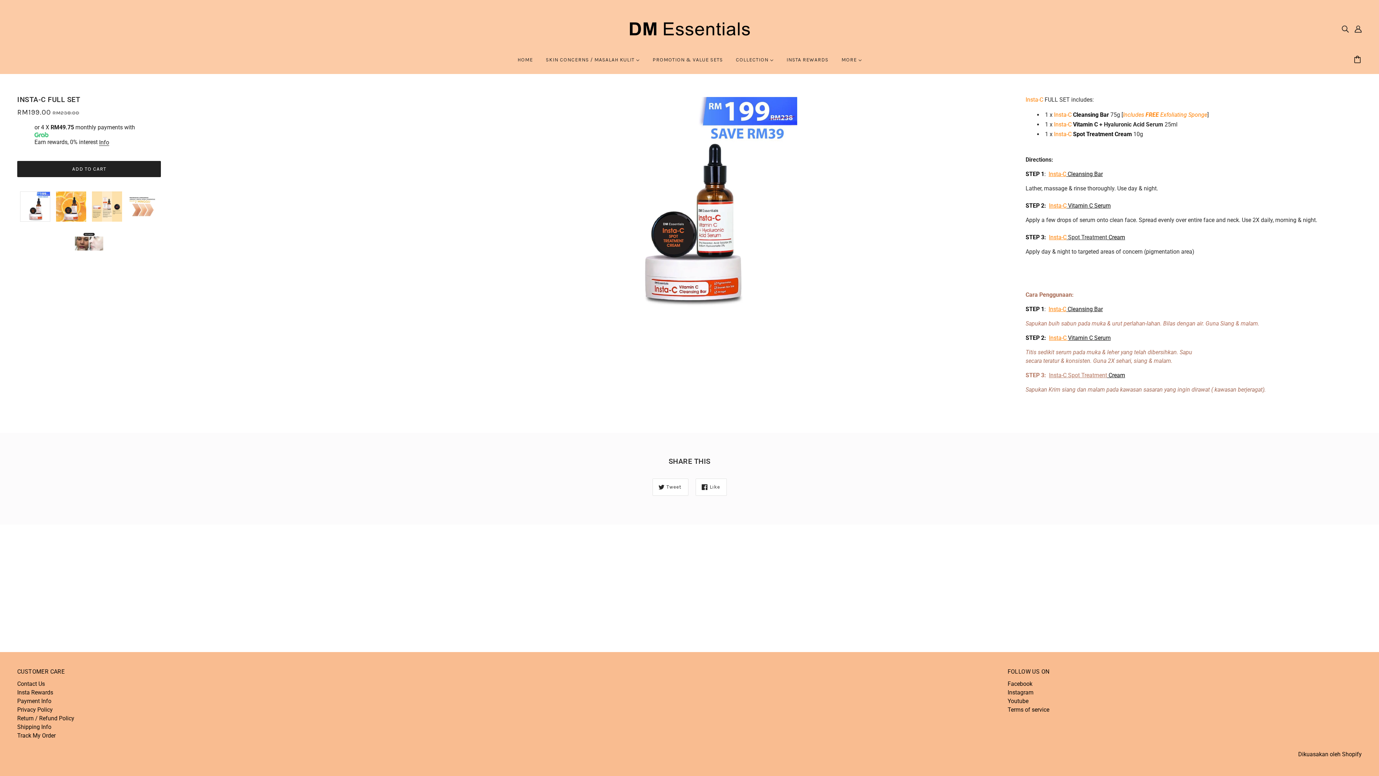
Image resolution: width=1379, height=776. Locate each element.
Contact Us (31, 683)
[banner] (689, 28)
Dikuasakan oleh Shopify (1330, 754)
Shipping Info (34, 727)
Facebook (1020, 683)
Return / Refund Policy (45, 718)
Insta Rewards (35, 692)
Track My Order (36, 735)
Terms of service (1028, 709)
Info (104, 142)
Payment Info (34, 701)
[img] (1345, 29)
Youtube (1018, 701)
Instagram (1021, 692)
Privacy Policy (35, 709)
